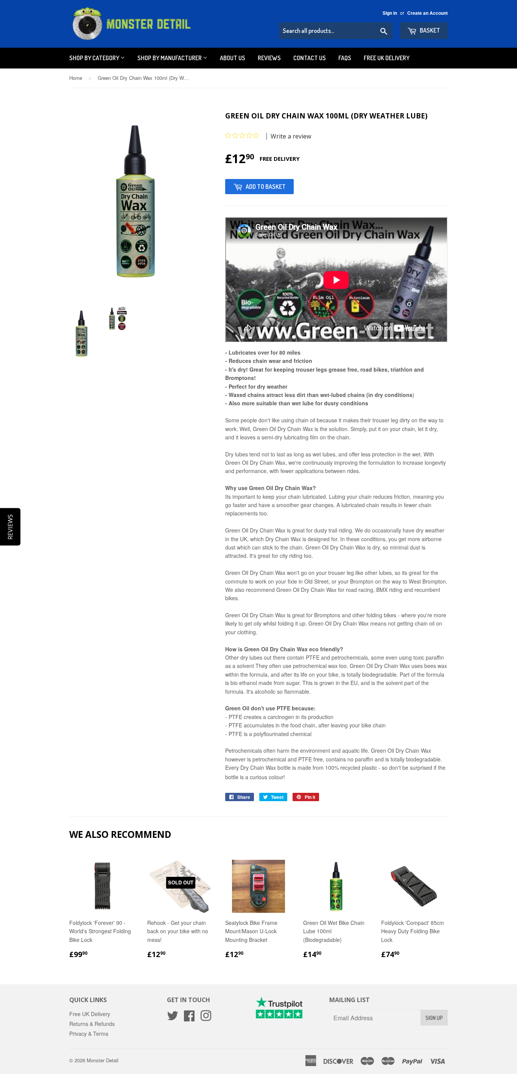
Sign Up (434, 1018)
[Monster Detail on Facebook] (189, 1018)
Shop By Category (94, 58)
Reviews (269, 58)
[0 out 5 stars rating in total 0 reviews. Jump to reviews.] (244, 135)
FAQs (344, 58)
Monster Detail (102, 1060)
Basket (429, 30)
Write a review (291, 136)
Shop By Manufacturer (170, 58)
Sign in (390, 13)
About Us (232, 58)
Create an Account (427, 13)
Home (75, 77)
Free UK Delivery (387, 58)
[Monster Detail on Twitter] (172, 1018)
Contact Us (309, 58)
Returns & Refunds (92, 1023)
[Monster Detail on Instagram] (206, 1018)
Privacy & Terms (88, 1033)
